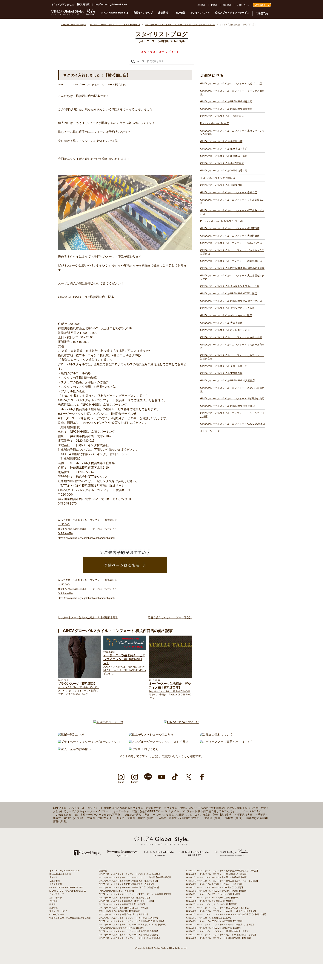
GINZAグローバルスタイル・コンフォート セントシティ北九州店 (232, 415)
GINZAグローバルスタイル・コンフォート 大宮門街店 (229, 235)
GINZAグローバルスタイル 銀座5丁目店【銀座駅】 (122, 904)
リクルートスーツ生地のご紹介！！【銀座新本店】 (88, 617)
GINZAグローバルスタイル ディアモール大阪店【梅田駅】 (213, 897)
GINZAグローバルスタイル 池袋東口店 (221, 185)
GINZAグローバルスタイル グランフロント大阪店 (227, 308)
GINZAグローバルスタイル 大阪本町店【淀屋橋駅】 (210, 901)
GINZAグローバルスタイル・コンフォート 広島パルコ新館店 (232, 389)
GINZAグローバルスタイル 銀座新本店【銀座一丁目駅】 (125, 897)
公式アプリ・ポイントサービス (232, 12)
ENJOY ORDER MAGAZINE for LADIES (67, 891)
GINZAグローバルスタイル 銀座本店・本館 (223, 148)
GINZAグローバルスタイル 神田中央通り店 (223, 170)
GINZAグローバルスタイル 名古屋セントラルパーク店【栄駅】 (215, 884)
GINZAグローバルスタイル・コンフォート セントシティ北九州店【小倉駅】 (221, 934)
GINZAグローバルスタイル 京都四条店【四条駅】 (209, 918)
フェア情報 (179, 12)
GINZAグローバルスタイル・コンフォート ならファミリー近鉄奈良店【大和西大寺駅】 (226, 914)
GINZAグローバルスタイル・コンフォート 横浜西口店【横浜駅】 (129, 931)
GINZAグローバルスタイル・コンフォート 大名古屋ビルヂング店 (232, 277)
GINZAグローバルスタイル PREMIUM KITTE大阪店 (228, 293)
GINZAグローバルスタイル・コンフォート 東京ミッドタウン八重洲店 (232, 132)
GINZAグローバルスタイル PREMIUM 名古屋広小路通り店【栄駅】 (217, 877)
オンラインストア (200, 12)
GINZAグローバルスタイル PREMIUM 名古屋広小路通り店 (232, 268)
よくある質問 (55, 884)
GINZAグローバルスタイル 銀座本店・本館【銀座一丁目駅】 (127, 901)
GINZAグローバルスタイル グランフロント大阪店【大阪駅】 (214, 894)
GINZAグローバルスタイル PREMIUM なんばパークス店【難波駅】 (217, 891)
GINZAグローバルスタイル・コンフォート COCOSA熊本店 (232, 423)
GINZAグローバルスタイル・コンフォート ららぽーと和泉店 (232, 346)
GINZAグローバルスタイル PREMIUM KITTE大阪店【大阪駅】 (215, 887)
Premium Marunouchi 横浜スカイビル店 (221, 221)
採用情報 (227, 5)
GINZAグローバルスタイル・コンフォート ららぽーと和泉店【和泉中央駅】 (221, 911)
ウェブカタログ (56, 894)
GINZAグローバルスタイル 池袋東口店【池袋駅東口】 (124, 914)
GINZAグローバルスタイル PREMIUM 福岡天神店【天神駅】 (214, 928)
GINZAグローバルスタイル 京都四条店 (221, 373)
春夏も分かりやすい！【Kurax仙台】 (170, 617)
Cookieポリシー (56, 914)
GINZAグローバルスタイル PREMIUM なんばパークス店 (231, 300)
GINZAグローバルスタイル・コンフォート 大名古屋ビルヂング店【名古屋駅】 (222, 881)
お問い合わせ (243, 5)
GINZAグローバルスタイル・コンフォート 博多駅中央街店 (232, 398)
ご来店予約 (262, 13)
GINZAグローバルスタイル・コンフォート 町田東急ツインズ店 (232, 212)
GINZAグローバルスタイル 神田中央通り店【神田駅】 (124, 908)
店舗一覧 (53, 877)
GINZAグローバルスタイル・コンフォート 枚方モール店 (231, 337)
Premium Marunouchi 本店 (214, 123)
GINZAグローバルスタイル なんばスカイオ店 (225, 330)
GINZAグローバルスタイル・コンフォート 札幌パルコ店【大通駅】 (130, 874)
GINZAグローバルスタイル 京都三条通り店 (223, 366)
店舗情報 (163, 12)
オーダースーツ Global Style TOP (64, 870)
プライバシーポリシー (59, 911)
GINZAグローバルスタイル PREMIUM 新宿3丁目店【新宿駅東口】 (129, 887)
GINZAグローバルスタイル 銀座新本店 (221, 141)
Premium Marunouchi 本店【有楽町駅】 (117, 891)
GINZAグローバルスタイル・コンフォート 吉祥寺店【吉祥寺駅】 (129, 918)
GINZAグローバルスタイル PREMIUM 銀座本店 (226, 101)
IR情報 (214, 5)
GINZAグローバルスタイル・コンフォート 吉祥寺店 (228, 192)
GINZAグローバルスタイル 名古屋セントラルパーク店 (229, 286)
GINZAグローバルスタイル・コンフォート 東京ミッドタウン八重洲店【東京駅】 (136, 894)
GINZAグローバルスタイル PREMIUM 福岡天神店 (227, 405)
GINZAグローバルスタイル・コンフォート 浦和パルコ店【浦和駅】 (130, 938)
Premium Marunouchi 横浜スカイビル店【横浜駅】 (122, 928)
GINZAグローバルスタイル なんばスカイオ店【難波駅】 (212, 904)
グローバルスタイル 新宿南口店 (217, 177)
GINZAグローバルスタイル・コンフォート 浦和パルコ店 (231, 243)
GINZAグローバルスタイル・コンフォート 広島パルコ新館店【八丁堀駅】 (220, 924)
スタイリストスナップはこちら (161, 52)
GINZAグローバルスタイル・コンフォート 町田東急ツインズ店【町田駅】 (133, 924)
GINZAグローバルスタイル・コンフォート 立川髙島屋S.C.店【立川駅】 (132, 921)
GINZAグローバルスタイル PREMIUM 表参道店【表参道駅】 (127, 884)
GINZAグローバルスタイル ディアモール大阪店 (226, 315)
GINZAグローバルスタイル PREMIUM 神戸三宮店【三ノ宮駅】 (215, 921)
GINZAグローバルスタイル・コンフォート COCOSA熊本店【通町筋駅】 (219, 938)
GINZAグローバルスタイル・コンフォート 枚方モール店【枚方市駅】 (218, 908)
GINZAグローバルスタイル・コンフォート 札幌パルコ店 (231, 83)
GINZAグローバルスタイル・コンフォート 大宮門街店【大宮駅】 (129, 934)
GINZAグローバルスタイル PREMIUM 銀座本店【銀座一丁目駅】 (129, 881)
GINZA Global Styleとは (114, 12)
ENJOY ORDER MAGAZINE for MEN (66, 887)
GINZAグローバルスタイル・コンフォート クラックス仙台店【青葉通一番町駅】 (136, 877)
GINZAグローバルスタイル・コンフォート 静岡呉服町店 (231, 261)
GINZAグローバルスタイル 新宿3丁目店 (222, 116)
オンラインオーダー (211, 431)
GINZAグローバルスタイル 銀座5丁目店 (222, 163)
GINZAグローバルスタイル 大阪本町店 (221, 322)
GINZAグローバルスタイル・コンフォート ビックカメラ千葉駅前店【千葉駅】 (222, 870)
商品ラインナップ (143, 12)
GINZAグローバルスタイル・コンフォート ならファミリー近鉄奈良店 (232, 357)
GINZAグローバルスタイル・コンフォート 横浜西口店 (229, 228)
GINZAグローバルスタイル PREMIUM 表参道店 (226, 108)
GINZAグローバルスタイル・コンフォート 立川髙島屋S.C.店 (232, 201)
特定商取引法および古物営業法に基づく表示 (69, 918)
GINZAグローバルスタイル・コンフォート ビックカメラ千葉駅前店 (232, 252)
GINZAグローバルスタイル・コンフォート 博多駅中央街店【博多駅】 (218, 931)
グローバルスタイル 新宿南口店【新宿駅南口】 (120, 911)
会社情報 (201, 5)
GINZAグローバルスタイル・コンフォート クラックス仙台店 (232, 92)
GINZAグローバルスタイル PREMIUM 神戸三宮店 (227, 380)
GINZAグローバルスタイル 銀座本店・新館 (223, 156)
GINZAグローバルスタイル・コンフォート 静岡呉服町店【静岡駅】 (217, 874)
